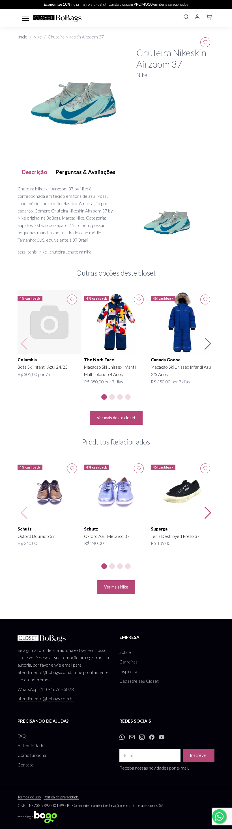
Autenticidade (31, 745)
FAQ (22, 735)
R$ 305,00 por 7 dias (37, 374)
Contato (26, 764)
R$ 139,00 (161, 543)
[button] (186, 17)
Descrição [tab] (34, 172)
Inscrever (198, 755)
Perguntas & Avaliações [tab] (85, 172)
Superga (159, 528)
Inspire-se (128, 671)
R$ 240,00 (27, 543)
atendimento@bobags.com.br (46, 672)
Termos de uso (29, 797)
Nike (37, 36)
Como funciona (32, 755)
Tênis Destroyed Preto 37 (175, 536)
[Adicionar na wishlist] (205, 42)
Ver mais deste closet (116, 417)
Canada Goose (166, 359)
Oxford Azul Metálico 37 (107, 536)
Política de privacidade (61, 797)
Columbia (27, 359)
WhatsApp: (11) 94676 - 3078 (46, 689)
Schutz (25, 528)
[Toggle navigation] (25, 17)
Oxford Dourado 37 (36, 536)
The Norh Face (99, 359)
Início (22, 36)
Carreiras (128, 661)
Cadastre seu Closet (139, 681)
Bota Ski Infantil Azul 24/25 (43, 367)
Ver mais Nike (116, 587)
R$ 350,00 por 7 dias (103, 381)
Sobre (125, 652)
